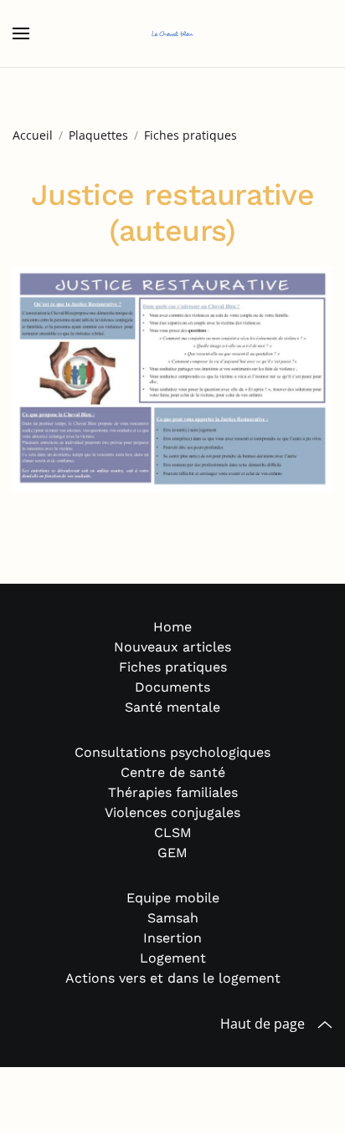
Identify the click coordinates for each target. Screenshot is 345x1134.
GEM (172, 853)
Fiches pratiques (173, 667)
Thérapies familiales (173, 792)
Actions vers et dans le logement (173, 978)
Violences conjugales (172, 812)
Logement (173, 958)
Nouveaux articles (172, 647)
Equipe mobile (172, 898)
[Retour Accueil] (172, 33)
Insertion (172, 938)
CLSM (173, 832)
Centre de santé (173, 772)
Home (172, 627)
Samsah (172, 918)
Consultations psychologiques (172, 752)
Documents (172, 687)
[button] (21, 33)
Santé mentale (172, 707)
